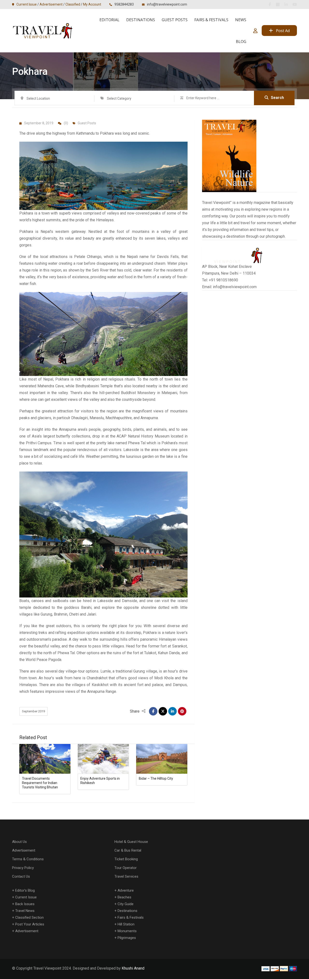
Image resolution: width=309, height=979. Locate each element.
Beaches (124, 897)
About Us (19, 842)
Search (277, 97)
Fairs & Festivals (211, 19)
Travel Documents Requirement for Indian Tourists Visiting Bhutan (40, 783)
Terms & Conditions (28, 859)
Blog (241, 41)
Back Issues (25, 904)
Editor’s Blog (25, 890)
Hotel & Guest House (131, 842)
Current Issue (26, 4)
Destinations (140, 19)
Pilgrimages (127, 938)
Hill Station (126, 924)
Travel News (25, 911)
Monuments (127, 931)
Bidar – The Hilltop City (156, 778)
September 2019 (33, 711)
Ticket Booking (126, 859)
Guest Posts (175, 19)
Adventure (126, 890)
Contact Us (21, 876)
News (240, 19)
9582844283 (124, 4)
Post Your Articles (29, 924)
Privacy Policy (23, 868)
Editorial (109, 19)
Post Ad (283, 30)
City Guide (125, 904)
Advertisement (51, 4)
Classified (72, 4)
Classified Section (29, 917)
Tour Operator (125, 868)
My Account (92, 4)
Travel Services (126, 876)
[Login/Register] (255, 30)
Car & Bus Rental (127, 850)
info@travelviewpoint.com (167, 4)
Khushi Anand (133, 968)
